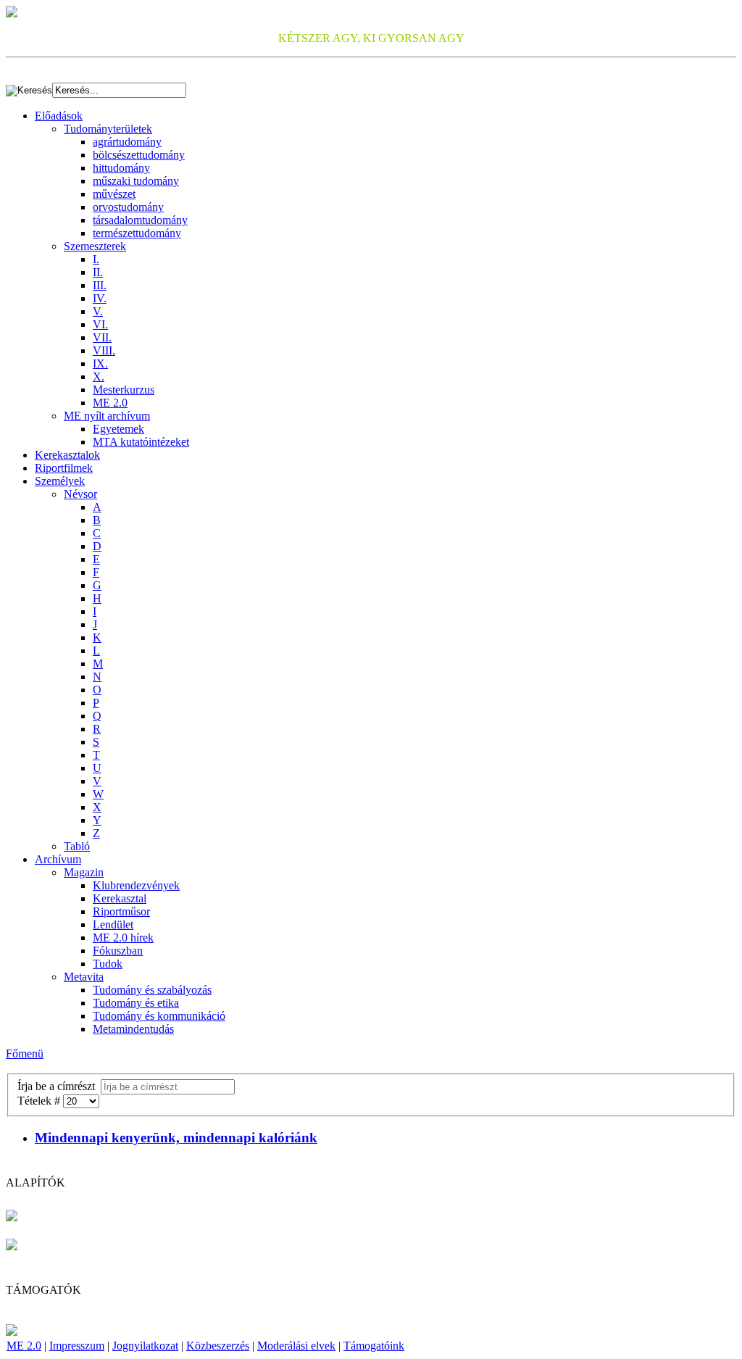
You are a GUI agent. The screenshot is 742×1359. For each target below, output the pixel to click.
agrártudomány (127, 142)
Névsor (80, 494)
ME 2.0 (110, 402)
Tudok (107, 963)
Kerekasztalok (67, 455)
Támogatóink (373, 1345)
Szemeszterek (95, 246)
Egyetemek (118, 429)
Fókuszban (118, 950)
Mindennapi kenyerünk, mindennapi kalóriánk (176, 1137)
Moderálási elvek (296, 1345)
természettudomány (137, 233)
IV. (100, 298)
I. (96, 259)
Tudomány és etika (136, 1003)
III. (100, 285)
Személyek (60, 481)
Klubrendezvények (136, 885)
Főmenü (24, 1053)
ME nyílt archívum (107, 416)
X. (98, 376)
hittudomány (121, 168)
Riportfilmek (64, 468)
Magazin (84, 872)
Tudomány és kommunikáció (159, 1016)
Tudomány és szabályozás (152, 990)
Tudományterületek (108, 128)
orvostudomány (128, 207)
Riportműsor (121, 911)
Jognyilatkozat (145, 1345)
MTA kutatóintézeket (141, 442)
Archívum (58, 859)
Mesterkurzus (123, 389)
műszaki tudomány (136, 181)
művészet (114, 194)
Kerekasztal (119, 898)
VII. (102, 337)
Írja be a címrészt (59, 1086)
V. (98, 311)
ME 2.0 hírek (123, 937)
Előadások (59, 115)
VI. (100, 324)
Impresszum (76, 1345)
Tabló (77, 846)
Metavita (84, 977)
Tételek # (40, 1100)
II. (98, 272)
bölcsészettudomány (139, 155)
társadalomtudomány (140, 220)
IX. (100, 363)
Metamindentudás (133, 1029)
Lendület (113, 924)
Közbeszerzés (217, 1345)
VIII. (104, 350)
